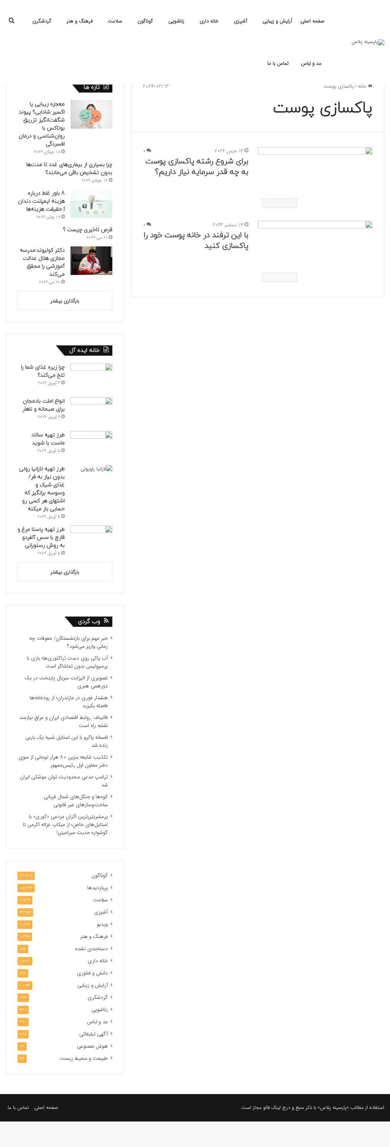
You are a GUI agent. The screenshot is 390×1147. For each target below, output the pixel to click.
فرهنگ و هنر (80, 21)
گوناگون (145, 21)
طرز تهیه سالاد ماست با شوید (48, 439)
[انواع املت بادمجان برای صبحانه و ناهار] (91, 411)
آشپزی (240, 21)
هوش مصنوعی (92, 1046)
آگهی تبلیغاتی (93, 1034)
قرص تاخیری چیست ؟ (87, 229)
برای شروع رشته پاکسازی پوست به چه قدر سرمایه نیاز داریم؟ (196, 166)
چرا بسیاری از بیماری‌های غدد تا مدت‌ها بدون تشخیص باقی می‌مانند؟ (69, 168)
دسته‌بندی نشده (91, 949)
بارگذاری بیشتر (65, 301)
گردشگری (41, 21)
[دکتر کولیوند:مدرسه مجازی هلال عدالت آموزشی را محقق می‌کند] (91, 260)
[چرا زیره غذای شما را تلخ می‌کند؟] (91, 377)
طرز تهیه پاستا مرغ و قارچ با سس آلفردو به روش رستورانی (41, 537)
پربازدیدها (97, 888)
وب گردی (89, 622)
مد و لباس (311, 63)
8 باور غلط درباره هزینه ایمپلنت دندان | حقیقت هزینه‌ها (41, 201)
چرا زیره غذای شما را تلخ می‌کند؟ (43, 371)
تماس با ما (278, 63)
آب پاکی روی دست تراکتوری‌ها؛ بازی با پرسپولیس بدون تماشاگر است (67, 662)
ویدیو (102, 924)
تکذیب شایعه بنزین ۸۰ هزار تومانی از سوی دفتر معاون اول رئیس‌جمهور (63, 761)
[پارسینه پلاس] (368, 42)
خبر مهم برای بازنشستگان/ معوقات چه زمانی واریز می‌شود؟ (68, 642)
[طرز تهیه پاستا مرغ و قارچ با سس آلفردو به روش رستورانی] (91, 540)
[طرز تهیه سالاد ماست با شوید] (91, 445)
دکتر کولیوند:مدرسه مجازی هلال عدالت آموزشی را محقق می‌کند (42, 262)
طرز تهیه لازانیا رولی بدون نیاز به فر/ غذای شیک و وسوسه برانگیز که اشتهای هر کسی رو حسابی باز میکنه (42, 489)
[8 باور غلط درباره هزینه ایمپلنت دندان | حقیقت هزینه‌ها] (91, 203)
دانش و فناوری (92, 973)
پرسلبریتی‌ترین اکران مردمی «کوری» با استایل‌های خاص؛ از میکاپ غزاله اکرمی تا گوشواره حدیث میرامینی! (65, 825)
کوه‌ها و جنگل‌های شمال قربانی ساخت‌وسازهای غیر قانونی (76, 801)
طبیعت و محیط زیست (84, 1058)
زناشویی (176, 21)
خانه (363, 86)
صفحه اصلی (312, 21)
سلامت (115, 21)
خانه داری (209, 21)
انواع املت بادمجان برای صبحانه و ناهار (43, 405)
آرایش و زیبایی (277, 21)
